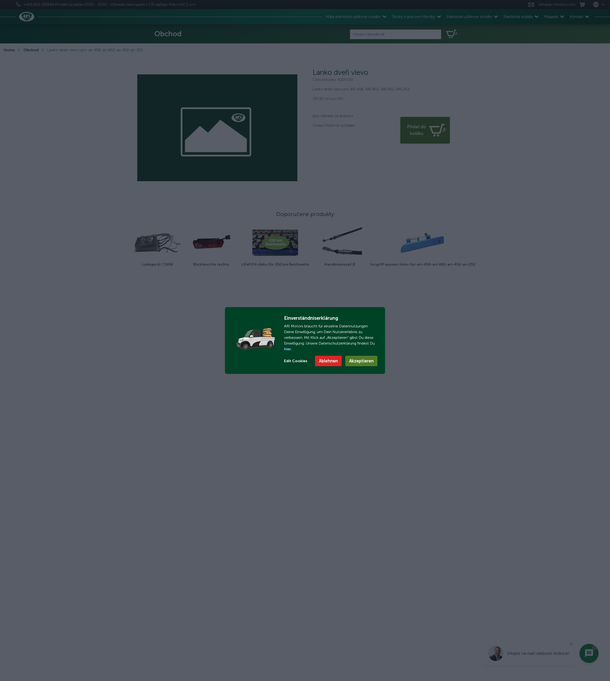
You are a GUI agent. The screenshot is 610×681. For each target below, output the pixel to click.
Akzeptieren (361, 361)
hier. (288, 349)
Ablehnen (328, 361)
